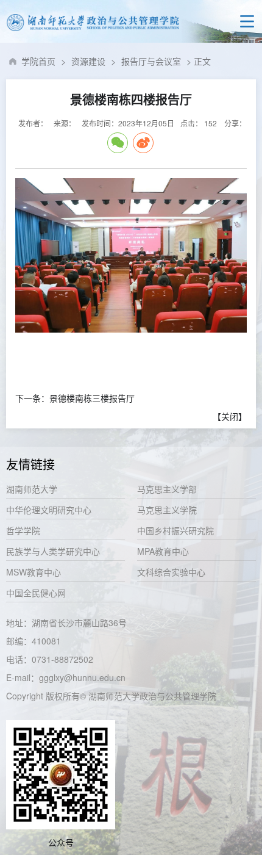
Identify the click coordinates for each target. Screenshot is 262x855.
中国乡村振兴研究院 (175, 530)
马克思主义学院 (167, 509)
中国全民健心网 (36, 592)
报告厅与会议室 (151, 61)
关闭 (229, 416)
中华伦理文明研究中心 (48, 509)
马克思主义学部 (167, 489)
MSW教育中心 (33, 572)
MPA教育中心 (163, 551)
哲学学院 (23, 530)
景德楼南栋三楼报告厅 (92, 398)
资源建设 (88, 61)
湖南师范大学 (31, 489)
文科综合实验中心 (171, 572)
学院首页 (38, 61)
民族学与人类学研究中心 (53, 551)
